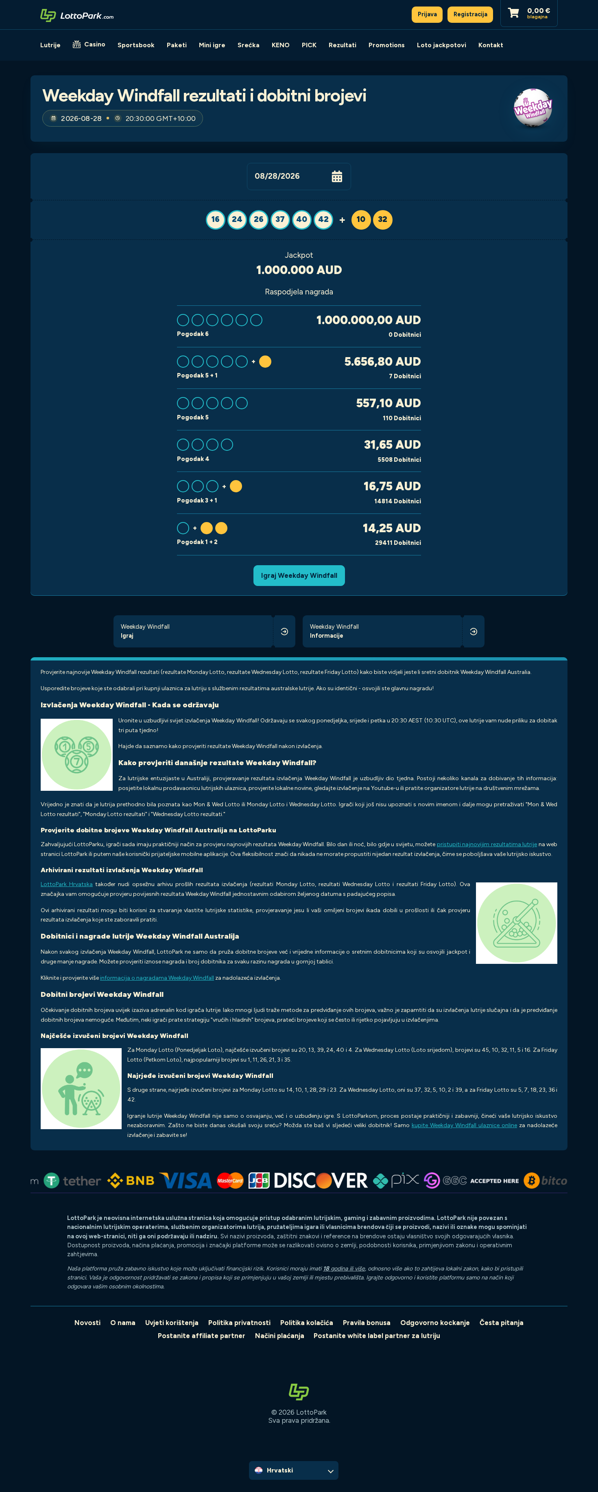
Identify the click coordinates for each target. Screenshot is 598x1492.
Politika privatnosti (239, 1322)
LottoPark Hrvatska (67, 884)
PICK (309, 45)
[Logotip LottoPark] (76, 14)
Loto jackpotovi (441, 45)
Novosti (87, 1322)
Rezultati (342, 45)
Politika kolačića (306, 1322)
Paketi (177, 45)
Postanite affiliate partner (201, 1335)
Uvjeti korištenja (172, 1322)
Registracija (470, 14)
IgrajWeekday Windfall (299, 575)
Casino (94, 44)
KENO (281, 45)
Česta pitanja (502, 1322)
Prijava (427, 14)
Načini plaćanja (279, 1335)
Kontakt (490, 45)
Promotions (387, 45)
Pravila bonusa (367, 1322)
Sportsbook (136, 45)
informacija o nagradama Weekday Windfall (157, 977)
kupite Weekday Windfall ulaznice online (464, 1125)
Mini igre (212, 45)
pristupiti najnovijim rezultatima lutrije (487, 844)
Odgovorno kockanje (435, 1322)
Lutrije (50, 45)
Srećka (249, 45)
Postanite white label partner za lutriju (377, 1335)
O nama (122, 1322)
